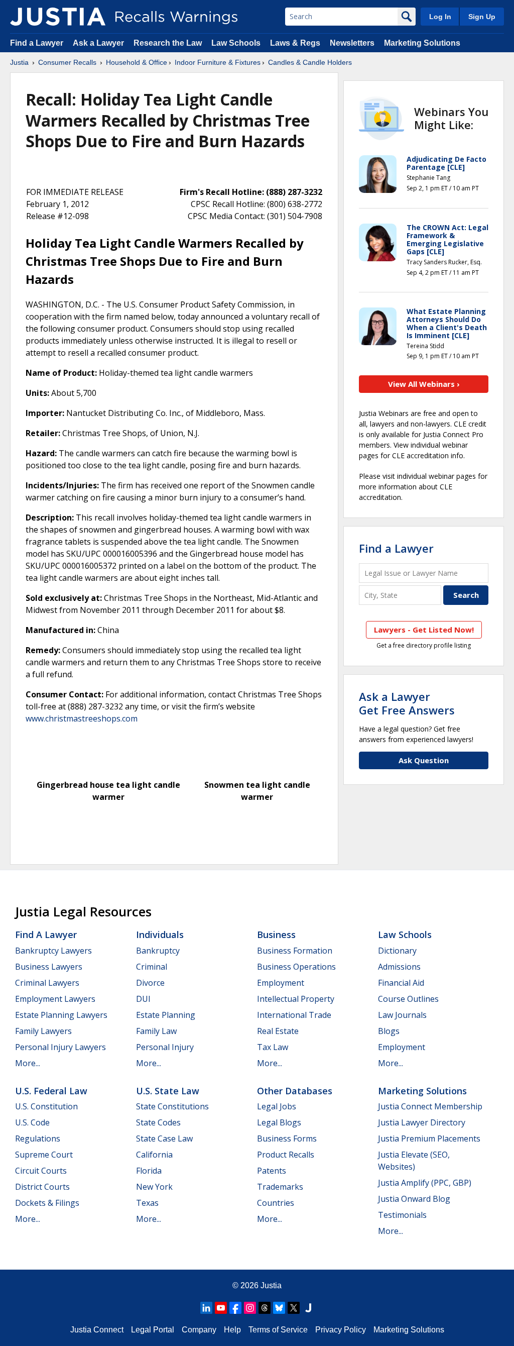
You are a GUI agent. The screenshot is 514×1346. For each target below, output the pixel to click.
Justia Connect (96, 1329)
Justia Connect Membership (430, 1106)
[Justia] (57, 17)
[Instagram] (250, 1308)
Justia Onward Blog (414, 1198)
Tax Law (272, 1047)
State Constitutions (172, 1106)
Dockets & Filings (47, 1202)
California (154, 1154)
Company (199, 1329)
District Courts (42, 1186)
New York (154, 1186)
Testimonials (402, 1214)
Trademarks (280, 1186)
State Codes (158, 1122)
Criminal (151, 966)
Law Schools (236, 43)
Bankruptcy (158, 950)
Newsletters (352, 43)
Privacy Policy (340, 1329)
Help (232, 1329)
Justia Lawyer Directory (421, 1122)
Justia (19, 62)
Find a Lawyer (36, 43)
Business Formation (294, 950)
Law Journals (402, 1014)
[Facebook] (235, 1308)
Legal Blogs (279, 1122)
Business (276, 934)
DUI (143, 998)
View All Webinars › (424, 384)
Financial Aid (401, 982)
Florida (149, 1170)
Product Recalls (285, 1154)
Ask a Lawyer (99, 43)
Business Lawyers (48, 966)
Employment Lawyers (55, 998)
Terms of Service (278, 1329)
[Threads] (265, 1308)
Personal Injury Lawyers (60, 1047)
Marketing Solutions (422, 43)
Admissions (399, 966)
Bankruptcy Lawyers (53, 950)
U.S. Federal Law (51, 1091)
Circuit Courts (41, 1170)
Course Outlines (408, 998)
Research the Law (168, 43)
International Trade (294, 1014)
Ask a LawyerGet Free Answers (407, 703)
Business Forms (287, 1138)
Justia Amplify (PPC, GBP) (424, 1182)
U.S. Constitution (46, 1106)
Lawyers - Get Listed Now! (424, 630)
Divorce (150, 982)
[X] (294, 1308)
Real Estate (278, 1031)
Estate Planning (165, 1014)
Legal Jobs (276, 1106)
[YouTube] (221, 1308)
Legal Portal (152, 1329)
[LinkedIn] (206, 1308)
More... (27, 1063)
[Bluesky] (279, 1308)
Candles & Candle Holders (310, 62)
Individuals (160, 934)
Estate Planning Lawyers (61, 1014)
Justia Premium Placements (429, 1138)
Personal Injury (165, 1047)
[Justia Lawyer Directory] (308, 1308)
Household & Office (136, 62)
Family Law (156, 1031)
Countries (275, 1202)
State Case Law (164, 1138)
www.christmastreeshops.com (82, 718)
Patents (271, 1170)
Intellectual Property (295, 998)
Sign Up (481, 17)
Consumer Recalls (67, 62)
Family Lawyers (43, 1031)
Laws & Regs (295, 43)
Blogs (389, 1031)
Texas (147, 1202)
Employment (280, 982)
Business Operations (296, 966)
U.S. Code (32, 1122)
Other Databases (294, 1091)
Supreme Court (44, 1154)
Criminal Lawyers (47, 982)
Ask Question (424, 760)
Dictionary (397, 950)
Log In (440, 17)
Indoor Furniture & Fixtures (218, 62)
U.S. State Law (167, 1091)
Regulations (37, 1138)
